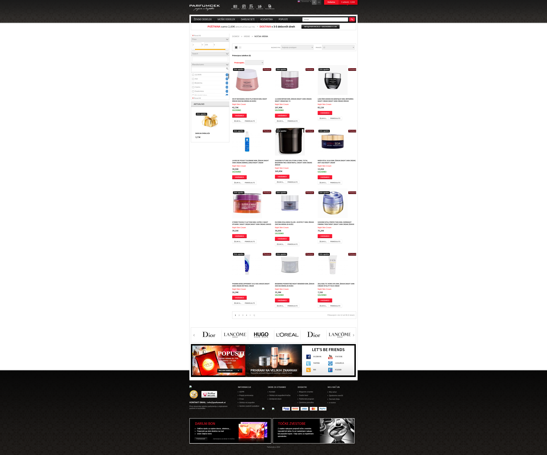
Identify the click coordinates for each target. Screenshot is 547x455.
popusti (283, 19)
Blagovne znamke (306, 392)
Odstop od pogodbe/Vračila (279, 395)
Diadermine (199, 91)
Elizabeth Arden (201, 95)
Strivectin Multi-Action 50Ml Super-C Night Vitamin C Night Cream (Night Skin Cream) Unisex (251, 223)
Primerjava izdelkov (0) (241, 56)
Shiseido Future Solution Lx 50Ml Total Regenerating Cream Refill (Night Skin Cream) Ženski (293, 162)
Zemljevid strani (275, 399)
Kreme (247, 36)
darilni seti (247, 19)
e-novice (332, 403)
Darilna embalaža (202, 133)
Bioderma (198, 83)
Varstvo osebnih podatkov (249, 406)
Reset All (197, 36)
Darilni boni (303, 395)
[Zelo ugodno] (210, 121)
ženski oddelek (203, 19)
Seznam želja (334, 399)
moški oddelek (226, 19)
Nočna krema (261, 36)
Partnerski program (306, 399)
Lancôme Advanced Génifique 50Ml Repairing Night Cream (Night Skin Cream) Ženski (335, 100)
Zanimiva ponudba (306, 403)
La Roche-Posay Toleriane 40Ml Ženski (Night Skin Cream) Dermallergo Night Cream (250, 161)
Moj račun (333, 392)
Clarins (197, 87)
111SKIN (198, 75)
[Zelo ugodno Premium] (247, 81)
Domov (235, 36)
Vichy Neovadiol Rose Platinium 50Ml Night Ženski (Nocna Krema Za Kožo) (249, 100)
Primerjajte (250, 121)
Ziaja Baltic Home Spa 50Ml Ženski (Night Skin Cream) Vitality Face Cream (336, 285)
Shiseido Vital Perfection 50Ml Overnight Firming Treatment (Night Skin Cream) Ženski (336, 223)
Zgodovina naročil (336, 396)
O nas (241, 399)
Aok (196, 79)
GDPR (241, 392)
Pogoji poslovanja (246, 395)
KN (319, 2)
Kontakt (272, 392)
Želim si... (237, 121)
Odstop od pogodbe (247, 403)
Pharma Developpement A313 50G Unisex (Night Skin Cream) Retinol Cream (251, 285)
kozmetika (266, 19)
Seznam (240, 47)
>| (254, 315)
